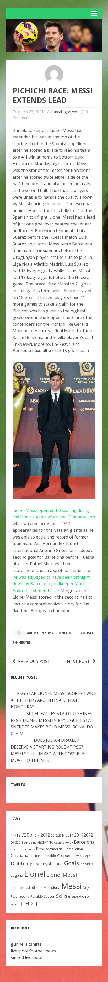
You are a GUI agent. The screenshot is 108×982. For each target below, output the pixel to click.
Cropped (65, 855)
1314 (36, 835)
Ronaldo (36, 896)
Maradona (52, 887)
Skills (61, 896)
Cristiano (19, 855)
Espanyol (42, 863)
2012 (45, 835)
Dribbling (22, 863)
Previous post (34, 661)
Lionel (34, 874)
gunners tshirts (26, 944)
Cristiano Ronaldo (42, 856)
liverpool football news (33, 951)
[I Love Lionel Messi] (54, 48)
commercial (54, 849)
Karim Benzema (40, 632)
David (77, 856)
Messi (71, 886)
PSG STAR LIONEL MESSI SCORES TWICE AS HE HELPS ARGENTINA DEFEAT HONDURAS (53, 700)
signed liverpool (26, 957)
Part (14, 896)
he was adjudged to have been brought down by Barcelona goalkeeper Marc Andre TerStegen (51, 583)
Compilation (73, 849)
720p (26, 835)
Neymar (89, 887)
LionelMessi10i (23, 887)
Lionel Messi (67, 632)
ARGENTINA (45, 842)
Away (69, 842)
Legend (17, 875)
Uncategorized (64, 111)
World (15, 904)
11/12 (15, 835)
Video (84, 896)
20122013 (17, 842)
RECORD (23, 896)
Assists (59, 842)
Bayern (15, 849)
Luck (39, 887)
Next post (78, 661)
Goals (71, 863)
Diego (86, 856)
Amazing (30, 842)
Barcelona (84, 842)
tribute (73, 896)
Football (57, 864)
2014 (69, 835)
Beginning (28, 849)
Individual (87, 864)
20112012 (83, 835)
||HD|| (29, 903)
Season (49, 896)
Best (40, 848)
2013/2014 (58, 835)
